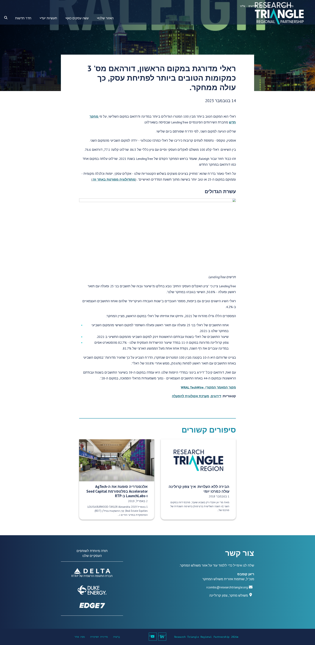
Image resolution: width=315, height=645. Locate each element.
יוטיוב (152, 635)
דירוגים (216, 396)
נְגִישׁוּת (116, 637)
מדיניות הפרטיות (99, 637)
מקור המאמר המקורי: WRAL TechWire (208, 387)
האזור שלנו (106, 18)
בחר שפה (288, 6)
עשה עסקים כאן (78, 18)
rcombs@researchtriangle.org (227, 587)
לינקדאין (162, 635)
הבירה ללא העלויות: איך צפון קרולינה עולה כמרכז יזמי (199, 489)
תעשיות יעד (49, 18)
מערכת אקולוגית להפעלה (190, 396)
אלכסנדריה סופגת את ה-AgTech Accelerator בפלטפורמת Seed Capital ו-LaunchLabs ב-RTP (117, 491)
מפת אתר (80, 637)
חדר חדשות (23, 18)
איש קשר (265, 6)
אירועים (252, 6)
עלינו (242, 6)
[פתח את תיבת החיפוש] (6, 18)
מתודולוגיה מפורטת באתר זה (114, 179)
